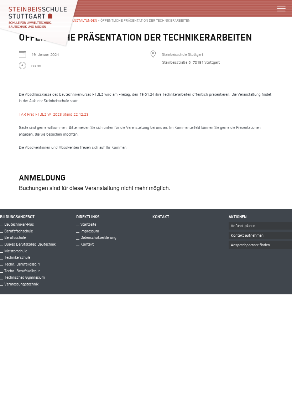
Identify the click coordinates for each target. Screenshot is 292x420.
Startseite (88, 224)
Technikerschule (17, 257)
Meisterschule (15, 250)
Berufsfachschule (18, 231)
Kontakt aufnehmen (247, 235)
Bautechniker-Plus (19, 224)
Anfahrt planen (243, 225)
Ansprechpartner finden (250, 244)
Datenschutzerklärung (98, 237)
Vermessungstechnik (21, 284)
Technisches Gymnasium (24, 277)
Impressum (89, 231)
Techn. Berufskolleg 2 (22, 270)
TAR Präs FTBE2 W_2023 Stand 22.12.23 (53, 114)
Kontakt (87, 244)
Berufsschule (15, 237)
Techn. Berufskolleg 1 (22, 264)
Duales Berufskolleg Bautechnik (30, 244)
